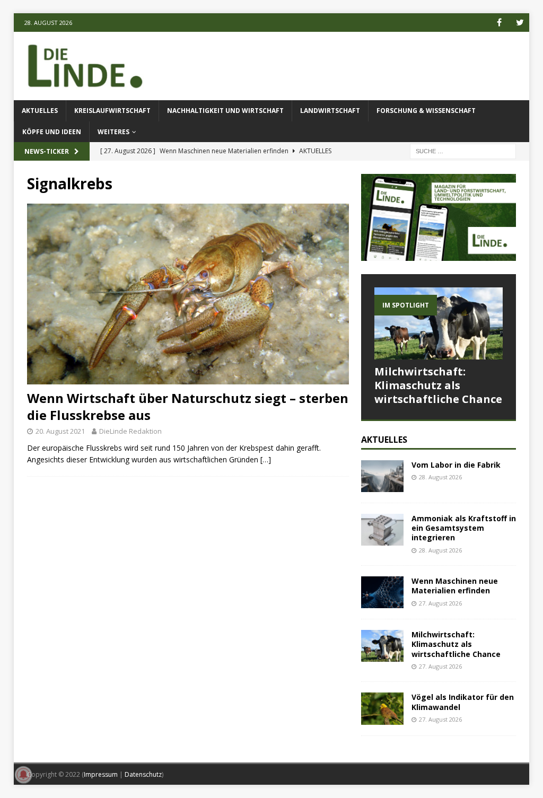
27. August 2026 (440, 603)
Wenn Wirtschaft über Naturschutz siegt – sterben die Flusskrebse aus (187, 406)
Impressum (101, 774)
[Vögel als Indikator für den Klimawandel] (382, 708)
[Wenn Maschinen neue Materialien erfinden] (382, 592)
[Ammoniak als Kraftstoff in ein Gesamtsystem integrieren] (382, 530)
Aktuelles (40, 110)
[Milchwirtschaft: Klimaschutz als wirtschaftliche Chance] (438, 323)
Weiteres (113, 131)
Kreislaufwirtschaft (112, 110)
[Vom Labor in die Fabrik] (382, 476)
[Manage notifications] (23, 774)
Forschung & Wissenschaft (426, 110)
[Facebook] (499, 22)
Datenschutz (143, 774)
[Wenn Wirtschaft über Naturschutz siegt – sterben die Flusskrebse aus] (188, 294)
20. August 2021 (60, 431)
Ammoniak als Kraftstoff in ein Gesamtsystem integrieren (463, 527)
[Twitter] (520, 22)
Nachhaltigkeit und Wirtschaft (225, 110)
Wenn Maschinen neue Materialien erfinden (454, 585)
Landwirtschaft (330, 110)
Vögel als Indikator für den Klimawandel (462, 702)
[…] (265, 459)
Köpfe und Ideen (51, 131)
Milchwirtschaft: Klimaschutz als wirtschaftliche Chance (438, 385)
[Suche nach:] (463, 150)
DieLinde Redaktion (130, 431)
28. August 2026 (440, 477)
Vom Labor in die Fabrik (456, 465)
